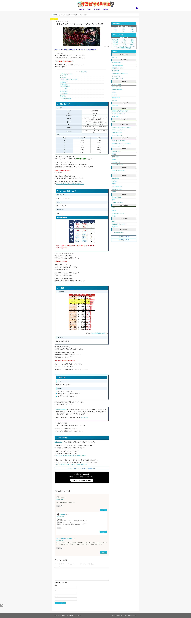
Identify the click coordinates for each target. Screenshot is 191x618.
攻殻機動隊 (114, 181)
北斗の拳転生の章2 (116, 197)
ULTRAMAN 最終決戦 (117, 89)
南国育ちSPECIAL (116, 97)
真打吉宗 (114, 154)
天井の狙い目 (64, 84)
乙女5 (132, 41)
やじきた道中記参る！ (117, 62)
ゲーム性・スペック (66, 74)
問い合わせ (105, 9)
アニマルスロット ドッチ (118, 146)
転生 (132, 39)
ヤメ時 (62, 95)
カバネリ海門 (115, 39)
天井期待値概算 (65, 86)
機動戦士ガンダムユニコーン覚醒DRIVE (121, 143)
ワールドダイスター (116, 76)
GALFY (113, 121)
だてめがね (62, 514)
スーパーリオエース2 (117, 135)
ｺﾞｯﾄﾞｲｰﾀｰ (124, 41)
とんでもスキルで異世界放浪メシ (120, 73)
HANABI (114, 191)
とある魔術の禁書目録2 (117, 65)
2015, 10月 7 (84, 417)
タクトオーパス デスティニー (119, 129)
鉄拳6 (113, 199)
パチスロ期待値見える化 (97, 333)
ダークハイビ (115, 105)
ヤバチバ (114, 92)
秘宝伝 (113, 208)
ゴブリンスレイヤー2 (117, 186)
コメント (57, 567)
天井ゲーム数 (64, 81)
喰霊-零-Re (114, 57)
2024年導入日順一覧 (124, 240)
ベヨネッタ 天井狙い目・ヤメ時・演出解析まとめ (70, 184)
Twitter (88, 9)
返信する (103, 510)
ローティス (114, 94)
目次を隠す (84, 71)
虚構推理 (114, 159)
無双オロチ (58, 442)
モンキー (115, 46)
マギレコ (132, 44)
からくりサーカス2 (116, 84)
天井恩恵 (63, 82)
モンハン (115, 44)
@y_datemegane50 (61, 409)
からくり (124, 42)
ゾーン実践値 (64, 90)
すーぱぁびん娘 (115, 70)
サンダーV (114, 173)
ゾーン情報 (63, 88)
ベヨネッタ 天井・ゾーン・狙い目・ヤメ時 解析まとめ (71, 464)
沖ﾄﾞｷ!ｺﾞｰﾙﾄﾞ (123, 46)
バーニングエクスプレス (117, 232)
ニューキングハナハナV (117, 202)
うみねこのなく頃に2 (117, 189)
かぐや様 (115, 42)
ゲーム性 (63, 75)
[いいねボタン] (58, 506)
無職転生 (114, 210)
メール (56, 590)
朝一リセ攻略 (97, 9)
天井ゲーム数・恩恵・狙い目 (68, 79)
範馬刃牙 (114, 183)
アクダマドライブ (116, 151)
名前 (56, 585)
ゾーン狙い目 (64, 91)
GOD (132, 42)
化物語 (113, 221)
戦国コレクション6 (116, 86)
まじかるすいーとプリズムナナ (119, 224)
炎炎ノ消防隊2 (115, 178)
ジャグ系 (132, 46)
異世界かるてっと (116, 162)
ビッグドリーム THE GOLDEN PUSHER (121, 127)
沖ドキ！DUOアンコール (118, 213)
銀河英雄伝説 (115, 226)
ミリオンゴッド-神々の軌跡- (118, 140)
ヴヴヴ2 (124, 44)
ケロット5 (114, 100)
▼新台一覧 (81, 9)
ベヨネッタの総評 (65, 98)
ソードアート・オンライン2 (118, 113)
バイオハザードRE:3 (117, 132)
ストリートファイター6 (117, 78)
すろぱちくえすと (123, 615)
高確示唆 (63, 96)
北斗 (124, 39)
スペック (63, 77)
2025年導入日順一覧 (124, 236)
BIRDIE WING (115, 116)
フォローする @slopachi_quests (81, 480)
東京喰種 (115, 41)
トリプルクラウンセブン (117, 164)
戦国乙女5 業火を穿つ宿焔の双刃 (119, 111)
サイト (56, 596)
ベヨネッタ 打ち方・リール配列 (64, 538)
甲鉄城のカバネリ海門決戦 (118, 170)
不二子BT (114, 216)
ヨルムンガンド (115, 156)
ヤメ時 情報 (64, 93)
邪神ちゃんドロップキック (118, 68)
